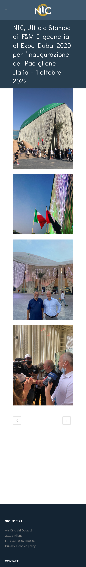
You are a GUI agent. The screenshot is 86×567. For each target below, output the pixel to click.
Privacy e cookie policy (20, 546)
